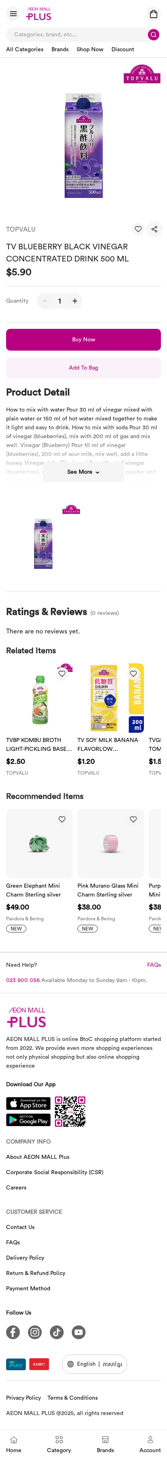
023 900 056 (23, 980)
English (86, 1364)
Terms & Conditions (72, 1398)
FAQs (154, 965)
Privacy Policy (23, 1398)
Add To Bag (83, 368)
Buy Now (83, 340)
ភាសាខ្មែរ (112, 1364)
